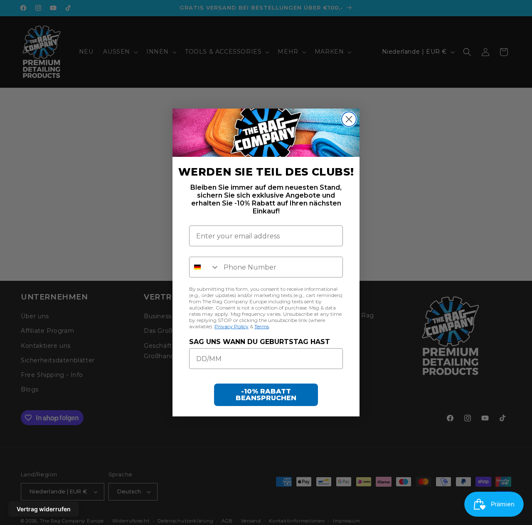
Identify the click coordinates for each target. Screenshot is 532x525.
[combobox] (204, 267)
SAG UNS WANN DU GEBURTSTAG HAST (259, 342)
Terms (261, 326)
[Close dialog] (349, 119)
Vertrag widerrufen (44, 509)
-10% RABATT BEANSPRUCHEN (266, 394)
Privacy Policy (231, 326)
